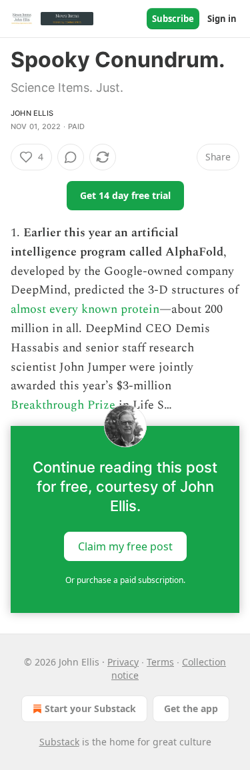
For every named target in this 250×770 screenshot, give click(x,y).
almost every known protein (85, 309)
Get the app (191, 708)
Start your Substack (90, 708)
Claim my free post (125, 546)
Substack (59, 741)
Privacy (123, 662)
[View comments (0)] (70, 157)
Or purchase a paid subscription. (125, 580)
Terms (160, 662)
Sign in (222, 19)
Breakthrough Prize (63, 405)
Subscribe (173, 19)
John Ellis (32, 113)
